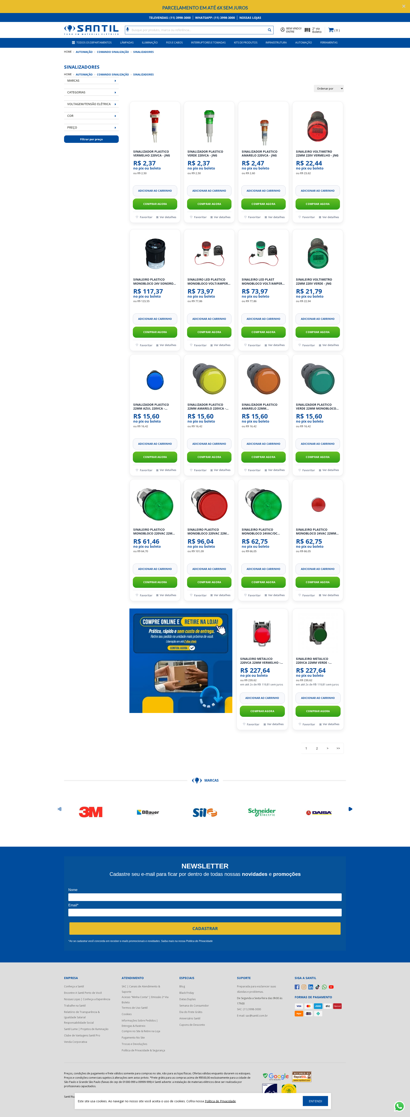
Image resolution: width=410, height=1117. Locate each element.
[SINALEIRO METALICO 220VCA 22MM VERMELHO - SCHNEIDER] (262, 633)
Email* (73, 905)
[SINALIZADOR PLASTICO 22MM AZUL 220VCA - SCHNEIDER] (155, 379)
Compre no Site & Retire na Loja (141, 1031)
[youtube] (331, 987)
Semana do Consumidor (194, 1005)
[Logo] (91, 30)
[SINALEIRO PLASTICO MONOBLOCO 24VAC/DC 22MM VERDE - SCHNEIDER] (263, 503)
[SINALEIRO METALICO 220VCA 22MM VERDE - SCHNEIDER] (318, 633)
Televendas (170, 18)
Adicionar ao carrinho (155, 191)
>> (338, 748)
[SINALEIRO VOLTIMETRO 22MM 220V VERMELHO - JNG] (318, 125)
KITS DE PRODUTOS (245, 42)
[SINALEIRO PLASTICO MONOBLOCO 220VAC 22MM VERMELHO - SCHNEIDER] (209, 503)
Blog (182, 986)
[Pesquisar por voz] (127, 29)
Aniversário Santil (189, 1018)
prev (60, 809)
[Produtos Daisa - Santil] (319, 812)
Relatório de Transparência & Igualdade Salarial (82, 1014)
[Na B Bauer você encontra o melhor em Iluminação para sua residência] (148, 812)
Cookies (127, 1014)
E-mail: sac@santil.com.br (252, 1015)
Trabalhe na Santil (75, 1005)
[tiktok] (317, 987)
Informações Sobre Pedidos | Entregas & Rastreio (140, 1023)
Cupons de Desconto (192, 1025)
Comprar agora (155, 204)
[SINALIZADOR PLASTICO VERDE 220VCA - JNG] (209, 125)
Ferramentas (328, 42)
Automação (303, 42)
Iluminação (150, 42)
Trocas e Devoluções (134, 1044)
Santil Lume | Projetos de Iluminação (86, 1029)
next (350, 809)
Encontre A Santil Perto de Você (83, 993)
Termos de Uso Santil (135, 1008)
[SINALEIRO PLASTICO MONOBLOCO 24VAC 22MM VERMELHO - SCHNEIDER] (318, 503)
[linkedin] (310, 987)
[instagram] (304, 987)
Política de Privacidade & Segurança (143, 1050)
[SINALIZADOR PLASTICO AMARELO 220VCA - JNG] (263, 125)
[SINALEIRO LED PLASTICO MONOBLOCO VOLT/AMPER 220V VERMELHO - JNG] (209, 253)
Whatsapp (215, 18)
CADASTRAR (205, 928)
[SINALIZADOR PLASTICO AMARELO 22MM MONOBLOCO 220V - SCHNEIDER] (263, 379)
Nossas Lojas (250, 18)
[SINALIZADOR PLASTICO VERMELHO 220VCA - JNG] (155, 125)
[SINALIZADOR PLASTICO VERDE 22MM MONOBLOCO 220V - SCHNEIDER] (318, 379)
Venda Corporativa (75, 1042)
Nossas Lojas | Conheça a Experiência (87, 999)
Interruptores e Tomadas (208, 42)
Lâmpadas (126, 42)
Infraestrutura (276, 42)
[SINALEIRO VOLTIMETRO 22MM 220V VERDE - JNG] (318, 253)
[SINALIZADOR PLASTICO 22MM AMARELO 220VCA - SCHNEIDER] (209, 379)
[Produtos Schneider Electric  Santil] (262, 812)
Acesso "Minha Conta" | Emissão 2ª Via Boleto (145, 999)
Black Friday (186, 993)
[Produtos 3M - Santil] (91, 812)
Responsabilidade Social (79, 1022)
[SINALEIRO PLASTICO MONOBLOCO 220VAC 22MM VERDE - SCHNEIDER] (155, 503)
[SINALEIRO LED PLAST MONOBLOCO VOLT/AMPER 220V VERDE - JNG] (263, 253)
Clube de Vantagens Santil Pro (82, 1035)
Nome (73, 890)
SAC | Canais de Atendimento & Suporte (141, 989)
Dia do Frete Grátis (190, 1012)
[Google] (276, 1077)
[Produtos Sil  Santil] (205, 812)
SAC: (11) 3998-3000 (249, 1009)
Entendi (315, 1101)
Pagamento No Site (133, 1037)
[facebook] (297, 987)
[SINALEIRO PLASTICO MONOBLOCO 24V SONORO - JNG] (155, 253)
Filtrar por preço (91, 139)
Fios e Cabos (174, 42)
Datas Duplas (187, 999)
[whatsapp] (324, 987)
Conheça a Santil (74, 986)
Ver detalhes (168, 217)
